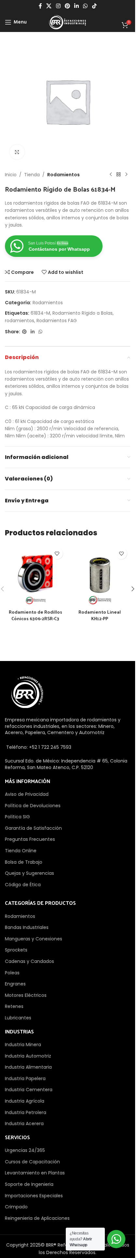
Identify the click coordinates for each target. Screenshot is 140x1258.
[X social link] (49, 6)
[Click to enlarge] (17, 152)
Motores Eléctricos (26, 995)
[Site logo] (67, 22)
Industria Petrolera (25, 1112)
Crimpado (16, 1206)
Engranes (15, 984)
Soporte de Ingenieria (29, 1184)
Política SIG (17, 816)
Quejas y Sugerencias (29, 873)
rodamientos (19, 320)
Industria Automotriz (28, 1056)
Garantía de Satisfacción (33, 828)
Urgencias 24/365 (25, 1150)
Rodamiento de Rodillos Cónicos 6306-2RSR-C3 (35, 615)
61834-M (40, 313)
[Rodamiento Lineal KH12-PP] (100, 575)
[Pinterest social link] (67, 6)
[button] (132, 588)
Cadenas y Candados (29, 961)
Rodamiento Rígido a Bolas (82, 313)
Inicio (11, 174)
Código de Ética (23, 884)
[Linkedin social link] (76, 6)
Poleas (12, 972)
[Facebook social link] (40, 6)
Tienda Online (20, 850)
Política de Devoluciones (33, 805)
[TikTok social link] (94, 6)
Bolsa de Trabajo (23, 862)
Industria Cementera (28, 1089)
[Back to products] (118, 175)
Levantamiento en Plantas (35, 1173)
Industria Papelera (25, 1078)
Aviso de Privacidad (27, 794)
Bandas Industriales (27, 927)
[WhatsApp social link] (85, 6)
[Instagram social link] (58, 6)
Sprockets (16, 950)
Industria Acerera (24, 1123)
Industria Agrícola (24, 1101)
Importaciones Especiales (34, 1195)
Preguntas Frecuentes (30, 839)
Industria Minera (23, 1044)
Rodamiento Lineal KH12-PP (99, 615)
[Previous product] (111, 175)
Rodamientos (63, 174)
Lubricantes (18, 1017)
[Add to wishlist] (57, 553)
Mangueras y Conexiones (33, 939)
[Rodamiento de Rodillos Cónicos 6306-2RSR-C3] (35, 575)
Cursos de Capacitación (32, 1161)
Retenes (14, 1006)
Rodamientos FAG (56, 320)
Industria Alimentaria (28, 1067)
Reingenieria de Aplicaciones (37, 1218)
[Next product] (126, 175)
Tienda (32, 174)
